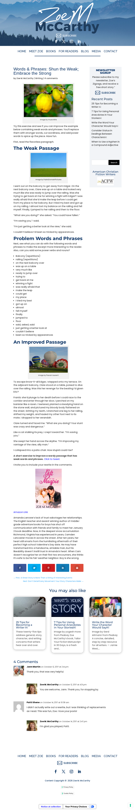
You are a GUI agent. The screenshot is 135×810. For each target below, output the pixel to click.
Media (96, 51)
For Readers (68, 51)
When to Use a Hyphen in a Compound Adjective (105, 143)
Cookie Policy (68, 793)
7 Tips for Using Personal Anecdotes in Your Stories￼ (105, 115)
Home (22, 51)
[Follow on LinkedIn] (79, 41)
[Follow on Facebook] (56, 41)
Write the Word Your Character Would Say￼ (104, 124)
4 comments (51, 78)
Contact (110, 51)
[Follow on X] (63, 41)
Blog (85, 51)
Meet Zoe (36, 51)
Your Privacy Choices (76, 806)
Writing (39, 78)
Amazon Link (20, 512)
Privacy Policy (68, 787)
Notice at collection (51, 806)
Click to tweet (52, 459)
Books (51, 51)
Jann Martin (33, 666)
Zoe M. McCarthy (24, 78)
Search (114, 162)
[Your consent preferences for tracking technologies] (130, 805)
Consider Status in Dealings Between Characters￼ (101, 134)
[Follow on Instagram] (71, 41)
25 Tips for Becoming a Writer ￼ (24, 625)
